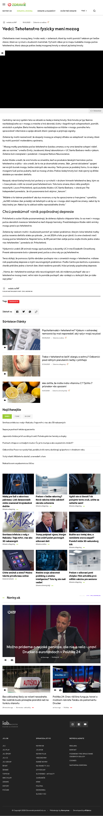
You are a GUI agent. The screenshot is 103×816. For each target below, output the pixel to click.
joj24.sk (39, 750)
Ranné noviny (41, 762)
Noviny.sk (40, 746)
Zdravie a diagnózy (46, 11)
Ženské (5, 770)
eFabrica (87, 810)
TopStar (6, 774)
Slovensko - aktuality (45, 774)
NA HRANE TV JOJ (43, 766)
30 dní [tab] (27, 416)
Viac (83, 11)
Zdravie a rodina (25, 11)
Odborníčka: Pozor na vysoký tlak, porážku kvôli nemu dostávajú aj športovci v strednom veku (44, 450)
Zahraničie (40, 778)
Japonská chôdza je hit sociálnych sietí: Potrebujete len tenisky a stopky (34, 436)
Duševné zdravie (68, 11)
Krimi (38, 782)
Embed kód (97, 111)
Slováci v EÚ (41, 794)
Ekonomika (40, 790)
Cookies (72, 760)
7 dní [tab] (17, 416)
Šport (5, 766)
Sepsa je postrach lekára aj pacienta (19, 430)
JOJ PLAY (6, 750)
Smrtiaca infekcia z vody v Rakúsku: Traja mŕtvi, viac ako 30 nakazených (34, 423)
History (6, 786)
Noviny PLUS (41, 754)
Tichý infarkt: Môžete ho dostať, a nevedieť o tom (24, 457)
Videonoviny (41, 758)
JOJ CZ (5, 758)
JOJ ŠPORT (7, 754)
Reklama (73, 746)
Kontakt (72, 750)
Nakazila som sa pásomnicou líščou (18, 463)
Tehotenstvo (13, 301)
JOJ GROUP (7, 762)
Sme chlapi (7, 778)
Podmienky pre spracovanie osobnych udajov (81, 755)
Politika (39, 786)
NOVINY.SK (7, 11)
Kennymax (65, 810)
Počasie (6, 790)
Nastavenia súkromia (78, 765)
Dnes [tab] (7, 416)
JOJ (4, 746)
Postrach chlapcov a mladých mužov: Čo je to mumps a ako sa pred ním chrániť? (38, 443)
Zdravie (6, 782)
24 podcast (40, 770)
